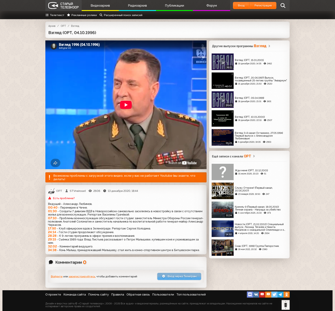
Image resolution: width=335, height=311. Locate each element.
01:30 (52, 211)
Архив (51, 26)
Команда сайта (75, 294)
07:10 (52, 218)
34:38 (52, 250)
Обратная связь (138, 294)
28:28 (52, 235)
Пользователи (163, 294)
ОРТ (63, 26)
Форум (211, 5)
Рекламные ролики (84, 15)
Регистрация (263, 5)
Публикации (174, 5)
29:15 (52, 239)
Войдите (57, 276)
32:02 (52, 246)
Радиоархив (137, 5)
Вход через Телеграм (181, 276)
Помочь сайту (98, 294)
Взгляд (75, 26)
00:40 (53, 207)
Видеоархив (100, 5)
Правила (117, 294)
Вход (241, 5)
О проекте (53, 294)
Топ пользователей (191, 294)
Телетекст (57, 15)
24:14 (52, 232)
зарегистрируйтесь (82, 276)
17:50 (52, 228)
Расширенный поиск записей (123, 15)
